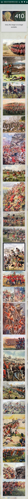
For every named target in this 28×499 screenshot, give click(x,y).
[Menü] (1, 2)
